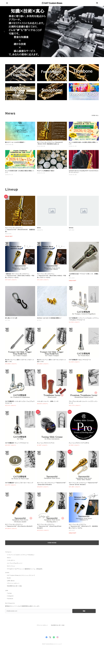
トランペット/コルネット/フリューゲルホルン (21, 554)
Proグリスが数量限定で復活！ (46, 170)
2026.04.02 (41, 173)
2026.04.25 (73, 146)
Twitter (9, 593)
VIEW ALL (95, 115)
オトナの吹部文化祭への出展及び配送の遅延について (83, 143)
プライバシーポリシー (13, 583)
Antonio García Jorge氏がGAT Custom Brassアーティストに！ (83, 171)
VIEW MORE (52, 542)
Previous (5, 32)
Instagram (10, 596)
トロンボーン (11, 560)
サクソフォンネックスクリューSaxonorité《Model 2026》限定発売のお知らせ (50, 143)
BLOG (9, 578)
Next (99, 32)
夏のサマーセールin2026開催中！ (15, 142)
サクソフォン (11, 566)
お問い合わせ (11, 580)
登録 (84, 611)
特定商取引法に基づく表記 (14, 586)
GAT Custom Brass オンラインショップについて (21, 575)
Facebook (10, 598)
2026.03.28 (73, 174)
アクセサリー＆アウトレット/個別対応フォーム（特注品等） (25, 569)
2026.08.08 (9, 144)
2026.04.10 (9, 174)
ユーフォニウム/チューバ (14, 563)
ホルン (9, 557)
